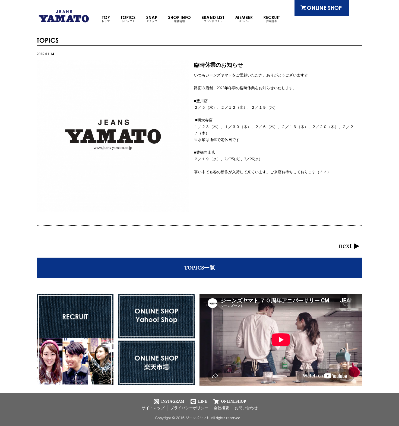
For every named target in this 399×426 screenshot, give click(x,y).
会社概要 (221, 408)
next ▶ (349, 245)
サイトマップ (153, 408)
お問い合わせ (246, 408)
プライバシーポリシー (189, 408)
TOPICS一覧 (199, 268)
